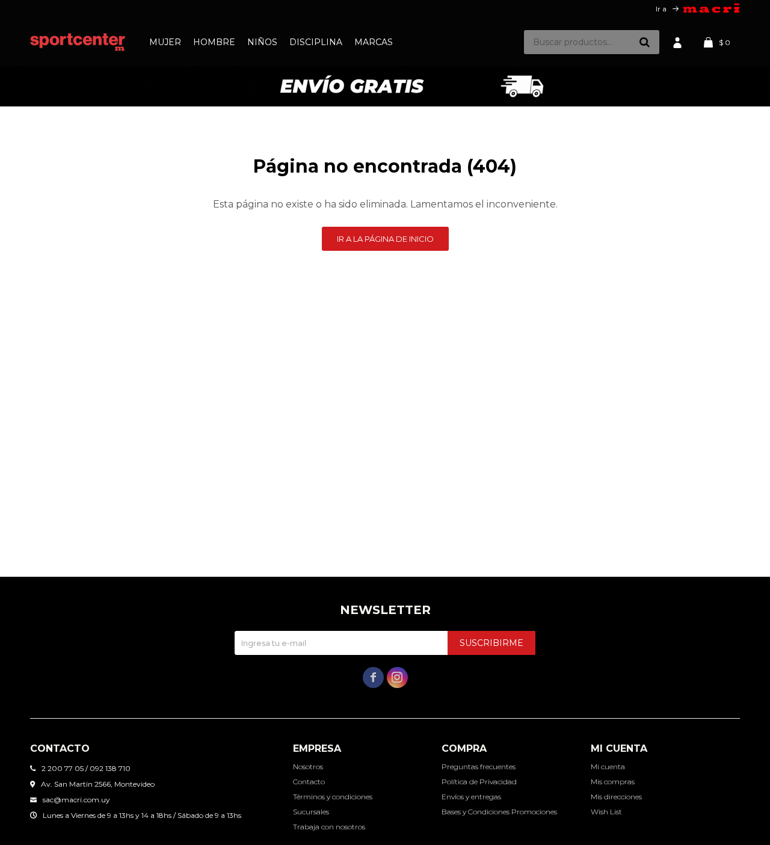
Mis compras (613, 781)
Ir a (661, 8)
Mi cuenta (608, 766)
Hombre (214, 42)
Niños (262, 42)
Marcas (373, 42)
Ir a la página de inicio (385, 239)
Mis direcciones (616, 796)
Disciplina (315, 42)
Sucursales (311, 811)
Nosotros (308, 766)
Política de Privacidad (479, 781)
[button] (644, 42)
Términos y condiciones (332, 796)
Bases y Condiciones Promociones (499, 811)
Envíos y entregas (471, 796)
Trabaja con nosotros (329, 826)
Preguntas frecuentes (479, 766)
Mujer (165, 42)
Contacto (309, 781)
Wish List (606, 811)
